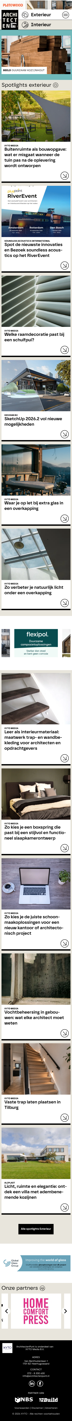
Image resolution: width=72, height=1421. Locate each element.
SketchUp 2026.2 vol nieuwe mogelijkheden (33, 422)
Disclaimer (37, 1408)
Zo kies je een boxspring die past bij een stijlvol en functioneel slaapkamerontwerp (35, 833)
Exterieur (41, 15)
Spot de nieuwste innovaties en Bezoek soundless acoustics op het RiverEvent (33, 250)
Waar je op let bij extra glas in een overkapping (33, 506)
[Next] (65, 1311)
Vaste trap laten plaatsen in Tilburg (32, 1105)
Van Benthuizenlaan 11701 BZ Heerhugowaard (36, 1362)
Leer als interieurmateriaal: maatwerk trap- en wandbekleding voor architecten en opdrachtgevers (33, 740)
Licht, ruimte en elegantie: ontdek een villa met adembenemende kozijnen (35, 1192)
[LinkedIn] (32, 1384)
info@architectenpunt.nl (36, 1376)
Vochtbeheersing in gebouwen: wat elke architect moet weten (34, 1018)
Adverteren (51, 1408)
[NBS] (24, 1400)
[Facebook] (40, 1384)
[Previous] (7, 1311)
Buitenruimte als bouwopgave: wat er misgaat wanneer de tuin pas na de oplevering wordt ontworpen (35, 157)
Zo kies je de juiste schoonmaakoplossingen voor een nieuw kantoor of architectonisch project (33, 925)
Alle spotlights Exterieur (36, 1229)
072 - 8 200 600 (36, 1373)
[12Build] (48, 1400)
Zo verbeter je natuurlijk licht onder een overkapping (33, 590)
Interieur (41, 25)
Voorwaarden (22, 1408)
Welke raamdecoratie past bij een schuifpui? (34, 337)
